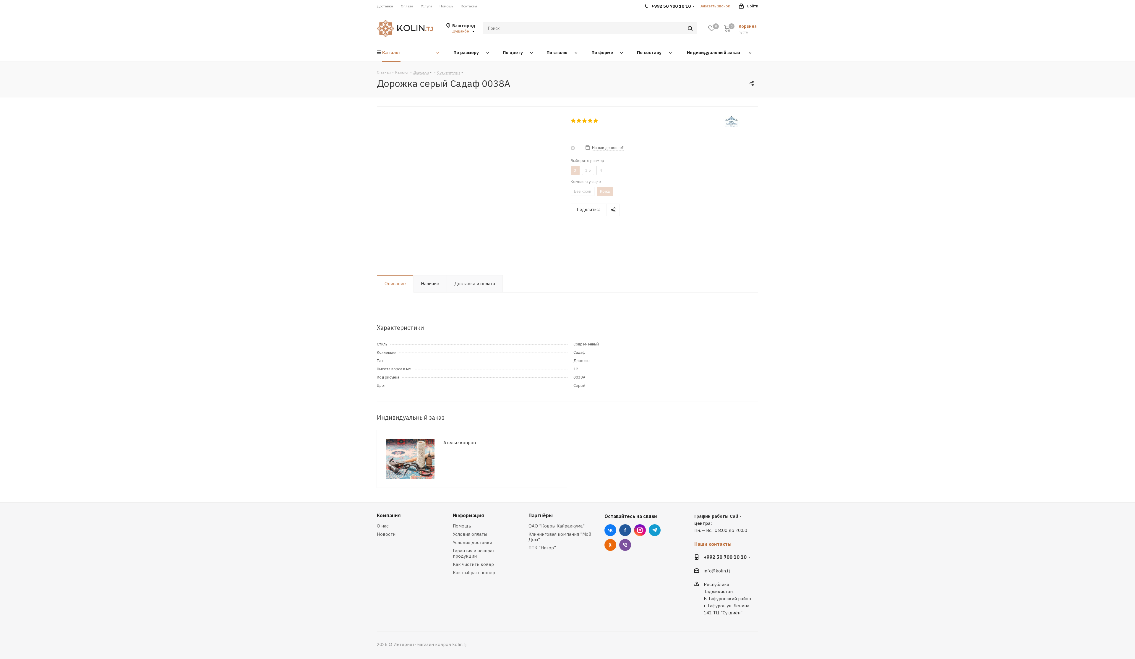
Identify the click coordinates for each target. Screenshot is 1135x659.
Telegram (655, 530)
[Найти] (690, 28)
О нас (383, 526)
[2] (579, 121)
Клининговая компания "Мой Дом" (559, 536)
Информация (468, 515)
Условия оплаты (470, 534)
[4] (590, 121)
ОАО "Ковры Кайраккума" (556, 526)
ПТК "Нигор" (542, 548)
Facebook (625, 530)
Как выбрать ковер (474, 572)
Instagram (640, 530)
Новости (386, 534)
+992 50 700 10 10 (725, 557)
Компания (389, 515)
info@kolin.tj (717, 571)
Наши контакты (713, 544)
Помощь (462, 526)
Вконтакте (610, 530)
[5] (596, 121)
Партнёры (540, 515)
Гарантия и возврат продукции (474, 553)
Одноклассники (610, 545)
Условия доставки (472, 542)
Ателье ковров (459, 442)
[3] (585, 121)
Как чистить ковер (473, 564)
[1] (573, 121)
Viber (625, 545)
